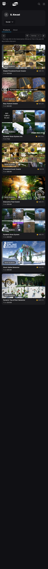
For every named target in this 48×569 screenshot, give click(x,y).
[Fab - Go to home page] (15, 4)
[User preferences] (43, 35)
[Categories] (3, 35)
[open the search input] (39, 4)
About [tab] (15, 30)
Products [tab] (6, 30)
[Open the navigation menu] (44, 4)
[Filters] (27, 35)
